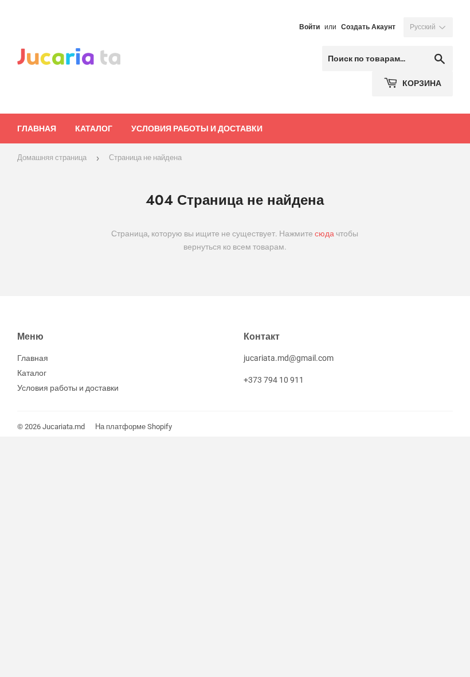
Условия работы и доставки (197, 128)
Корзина (421, 83)
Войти (309, 27)
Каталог (93, 128)
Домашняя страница (52, 157)
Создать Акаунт (368, 27)
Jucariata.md (63, 426)
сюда (324, 233)
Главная (36, 128)
